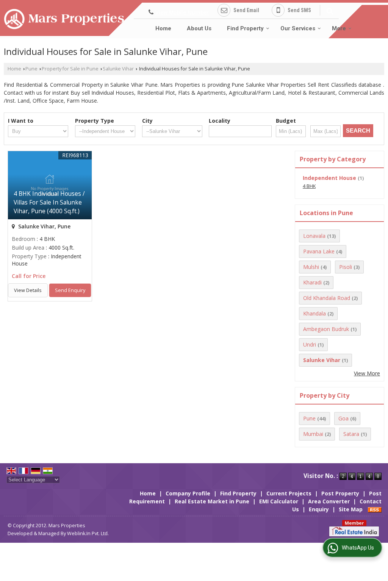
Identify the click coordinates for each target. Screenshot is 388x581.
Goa (343, 418)
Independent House (329, 177)
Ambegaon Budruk (326, 329)
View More (367, 373)
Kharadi (312, 282)
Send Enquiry (70, 290)
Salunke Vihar (118, 69)
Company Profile (188, 493)
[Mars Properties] (64, 19)
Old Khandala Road (326, 297)
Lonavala (314, 235)
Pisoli (345, 266)
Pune (31, 69)
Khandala (314, 313)
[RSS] (375, 509)
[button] (182, 12)
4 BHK (309, 186)
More (339, 28)
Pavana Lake (319, 251)
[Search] (328, 10)
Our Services (297, 28)
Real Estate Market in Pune (212, 501)
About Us (199, 28)
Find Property (245, 28)
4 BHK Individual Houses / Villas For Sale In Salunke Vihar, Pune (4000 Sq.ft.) (49, 202)
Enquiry (319, 509)
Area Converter (329, 501)
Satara (351, 433)
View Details (28, 290)
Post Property (340, 493)
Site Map (351, 509)
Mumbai (313, 433)
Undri (309, 344)
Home (163, 28)
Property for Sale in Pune (70, 69)
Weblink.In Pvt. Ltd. (88, 533)
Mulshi (311, 266)
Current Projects (288, 493)
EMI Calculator (278, 501)
